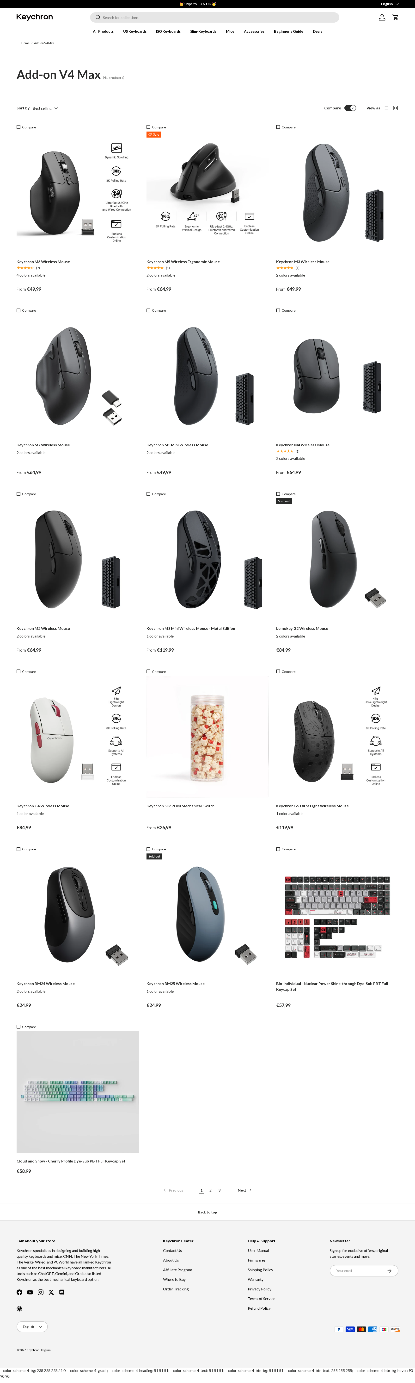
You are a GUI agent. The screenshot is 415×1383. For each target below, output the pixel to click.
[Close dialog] (296, 636)
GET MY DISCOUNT (156, 736)
